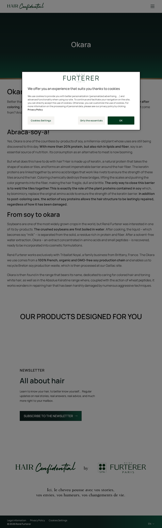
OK (120, 120)
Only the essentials (91, 120)
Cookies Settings (41, 120)
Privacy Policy (35, 109)
